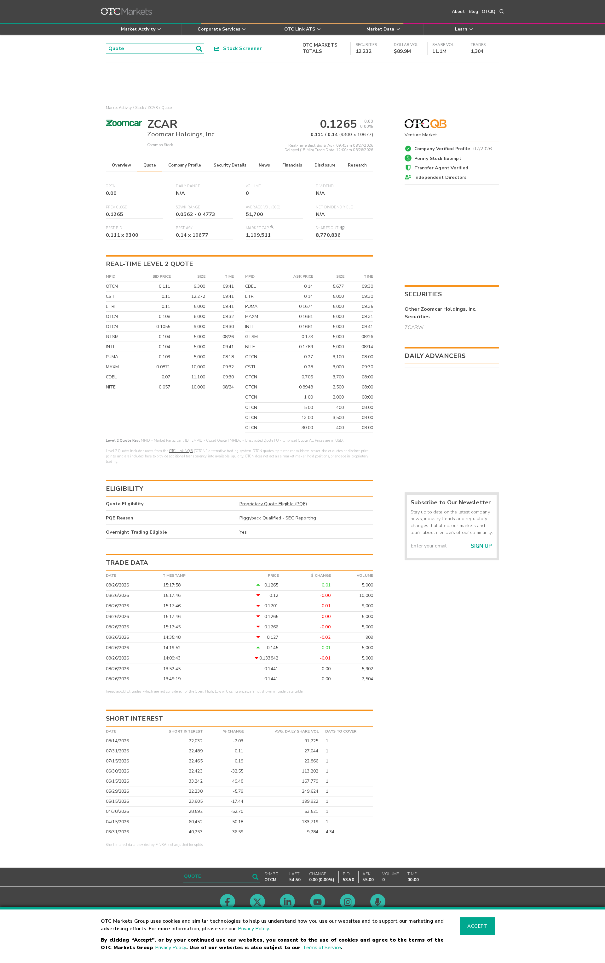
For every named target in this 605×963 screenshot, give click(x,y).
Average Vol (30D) (263, 207)
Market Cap (257, 228)
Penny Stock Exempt (437, 158)
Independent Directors (440, 177)
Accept (477, 926)
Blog (473, 11)
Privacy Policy (253, 928)
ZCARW (414, 327)
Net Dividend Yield (335, 207)
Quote (149, 165)
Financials (292, 165)
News (264, 165)
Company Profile (184, 165)
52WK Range (188, 207)
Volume (253, 186)
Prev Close (116, 207)
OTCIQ (488, 11)
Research (357, 165)
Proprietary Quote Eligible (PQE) (273, 504)
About (458, 11)
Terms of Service (322, 947)
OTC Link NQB (181, 451)
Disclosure (325, 165)
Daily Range (188, 186)
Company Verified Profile (453, 147)
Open (111, 186)
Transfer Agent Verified (441, 168)
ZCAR (152, 107)
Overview (121, 165)
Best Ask (184, 228)
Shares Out (328, 228)
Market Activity (119, 107)
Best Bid (114, 228)
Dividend (325, 186)
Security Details (230, 165)
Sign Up (481, 546)
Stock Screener (240, 48)
